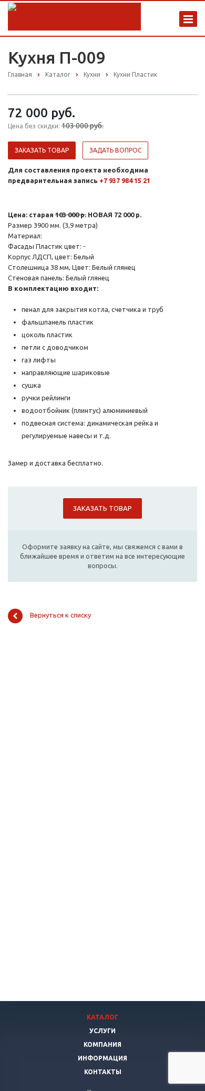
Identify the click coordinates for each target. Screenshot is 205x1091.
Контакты (102, 1071)
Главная (20, 74)
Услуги (102, 1030)
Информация (102, 1058)
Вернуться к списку (60, 615)
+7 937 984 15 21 (124, 180)
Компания (102, 1044)
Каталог (57, 74)
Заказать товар (42, 150)
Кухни (92, 74)
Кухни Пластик (135, 74)
